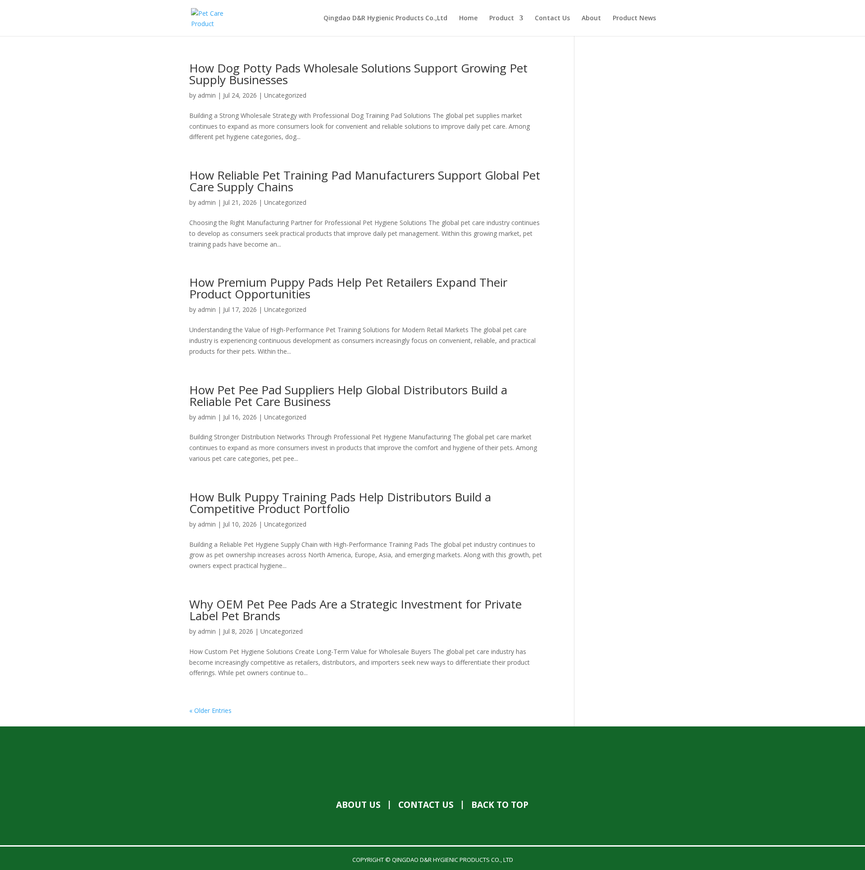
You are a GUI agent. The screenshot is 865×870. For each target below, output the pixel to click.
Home (468, 18)
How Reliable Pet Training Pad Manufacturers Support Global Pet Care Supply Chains (364, 181)
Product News (634, 18)
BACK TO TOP (499, 805)
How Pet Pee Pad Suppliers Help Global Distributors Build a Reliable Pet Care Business (348, 396)
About (591, 18)
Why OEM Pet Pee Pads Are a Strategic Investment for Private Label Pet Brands (355, 610)
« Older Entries (210, 710)
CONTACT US (426, 805)
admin (207, 95)
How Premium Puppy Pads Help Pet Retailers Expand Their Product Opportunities (348, 288)
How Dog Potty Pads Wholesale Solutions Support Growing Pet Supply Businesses (358, 74)
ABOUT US (358, 805)
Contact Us (552, 18)
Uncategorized (285, 95)
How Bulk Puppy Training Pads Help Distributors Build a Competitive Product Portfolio (340, 503)
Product (501, 18)
